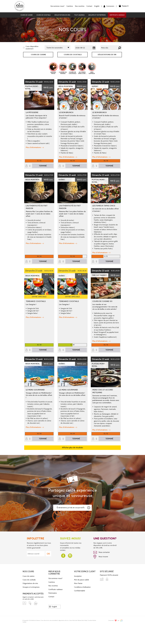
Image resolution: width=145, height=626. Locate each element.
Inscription (78, 576)
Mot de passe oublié (81, 580)
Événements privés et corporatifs (70, 508)
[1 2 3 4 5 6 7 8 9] (61, 350)
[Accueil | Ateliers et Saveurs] (20, 6)
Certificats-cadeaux (117, 15)
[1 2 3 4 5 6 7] (95, 262)
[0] (28, 166)
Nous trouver (103, 557)
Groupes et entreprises (97, 15)
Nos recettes (53, 586)
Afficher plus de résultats (72, 447)
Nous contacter (104, 552)
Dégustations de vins (62, 15)
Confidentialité (79, 591)
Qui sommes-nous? (55, 578)
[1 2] (61, 262)
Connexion (110, 6)
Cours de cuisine (26, 15)
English (96, 6)
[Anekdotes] (121, 621)
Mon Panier (78, 583)
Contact (89, 6)
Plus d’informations (33, 147)
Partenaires (52, 593)
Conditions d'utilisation (82, 587)
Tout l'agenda (79, 15)
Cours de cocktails (43, 15)
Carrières (69, 6)
